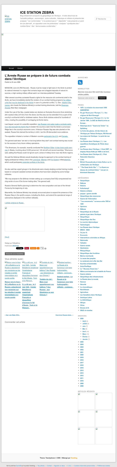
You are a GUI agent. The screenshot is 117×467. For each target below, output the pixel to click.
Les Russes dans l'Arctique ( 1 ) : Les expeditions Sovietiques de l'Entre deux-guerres (94, 144)
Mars (84, 334)
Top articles (41, 466)
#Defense (16, 246)
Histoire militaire (86, 191)
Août (84, 321)
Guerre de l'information (88, 199)
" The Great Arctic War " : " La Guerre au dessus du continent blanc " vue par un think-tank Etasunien (94, 170)
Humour (83, 282)
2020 (81, 355)
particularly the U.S (51, 136)
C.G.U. (70, 466)
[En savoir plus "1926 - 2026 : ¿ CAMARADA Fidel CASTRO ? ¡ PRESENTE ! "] (86, 409)
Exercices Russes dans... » (64, 315)
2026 (81, 318)
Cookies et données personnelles (84, 466)
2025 (81, 342)
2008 (81, 386)
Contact (20, 68)
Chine (82, 305)
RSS (80, 82)
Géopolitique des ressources (90, 196)
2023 (81, 347)
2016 (81, 365)
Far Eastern (55, 159)
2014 (81, 370)
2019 (81, 357)
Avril (84, 331)
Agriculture (84, 292)
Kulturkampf (84, 188)
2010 (81, 381)
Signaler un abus (59, 466)
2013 (81, 373)
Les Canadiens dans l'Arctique (91, 295)
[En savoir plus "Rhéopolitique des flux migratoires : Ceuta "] (104, 426)
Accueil (11, 68)
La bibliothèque (85, 300)
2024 (81, 344)
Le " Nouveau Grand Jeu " (89, 269)
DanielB (18, 466)
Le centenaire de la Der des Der (91, 261)
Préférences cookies (103, 466)
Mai (83, 329)
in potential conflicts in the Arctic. (33, 162)
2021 (81, 352)
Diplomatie (84, 240)
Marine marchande (86, 256)
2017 (81, 362)
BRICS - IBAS (85, 230)
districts (67, 159)
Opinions (83, 206)
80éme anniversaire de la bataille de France (95, 271)
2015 (81, 368)
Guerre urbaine (85, 274)
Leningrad (36, 159)
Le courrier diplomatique (89, 222)
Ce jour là (83, 232)
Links (82, 159)
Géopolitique (84, 217)
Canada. (65, 136)
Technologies (85, 225)
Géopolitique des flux (87, 219)
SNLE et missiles (86, 310)
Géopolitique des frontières (90, 253)
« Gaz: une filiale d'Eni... (12, 315)
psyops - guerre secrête (88, 193)
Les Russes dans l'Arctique (89, 227)
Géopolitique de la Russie (89, 212)
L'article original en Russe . (14, 203)
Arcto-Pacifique (85, 266)
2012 (81, 375)
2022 (81, 349)
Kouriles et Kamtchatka (88, 264)
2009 (81, 383)
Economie (83, 235)
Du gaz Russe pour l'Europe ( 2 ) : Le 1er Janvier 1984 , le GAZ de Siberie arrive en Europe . (94, 120)
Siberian (44, 159)
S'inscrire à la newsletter (15, 254)
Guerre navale (85, 245)
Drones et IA (84, 308)
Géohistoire (84, 248)
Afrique (82, 302)
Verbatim (83, 243)
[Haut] (7, 237)
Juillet (84, 323)
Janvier (85, 339)
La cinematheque (86, 287)
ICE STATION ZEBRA (37, 12)
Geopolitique (84, 180)
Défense (83, 209)
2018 (81, 360)
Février (84, 336)
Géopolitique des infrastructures (91, 277)
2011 (81, 378)
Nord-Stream (84, 289)
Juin (84, 326)
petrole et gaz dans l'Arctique (90, 214)
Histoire (83, 186)
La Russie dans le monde (89, 279)
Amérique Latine (86, 297)
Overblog (74, 458)
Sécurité (83, 284)
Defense (83, 183)
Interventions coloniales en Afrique (92, 237)
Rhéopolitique (85, 250)
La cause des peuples (88, 258)
